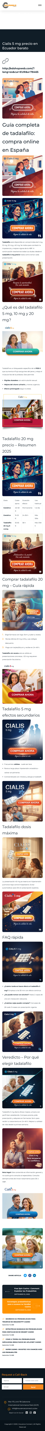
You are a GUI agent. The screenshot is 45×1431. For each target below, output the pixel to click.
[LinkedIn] (26, 1412)
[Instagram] (30, 1412)
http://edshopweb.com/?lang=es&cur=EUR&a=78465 (20, 70)
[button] (39, 5)
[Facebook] (34, 1412)
